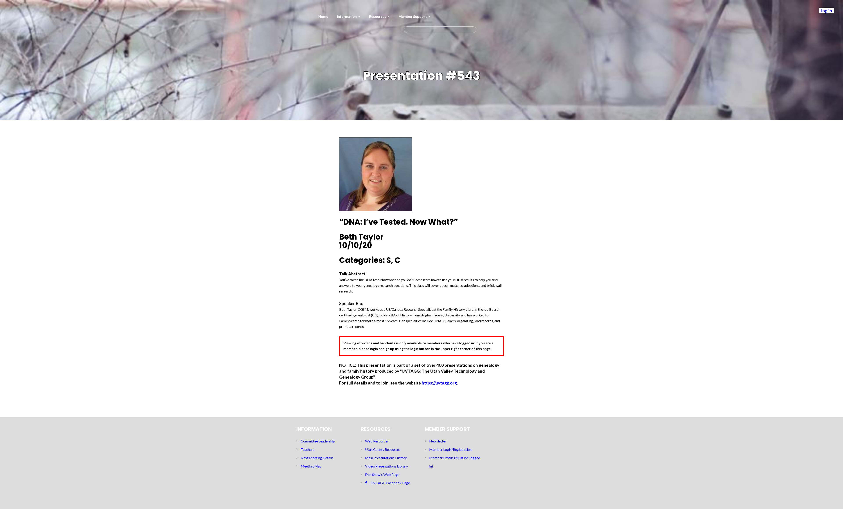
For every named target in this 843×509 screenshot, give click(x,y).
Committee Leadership (318, 441)
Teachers (307, 449)
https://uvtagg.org (439, 382)
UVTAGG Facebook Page (390, 483)
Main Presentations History (386, 458)
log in (826, 10)
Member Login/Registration (450, 449)
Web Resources (377, 441)
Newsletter (437, 441)
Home (323, 16)
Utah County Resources (382, 449)
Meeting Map (311, 466)
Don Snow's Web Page (382, 474)
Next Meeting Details (317, 458)
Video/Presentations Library (386, 466)
